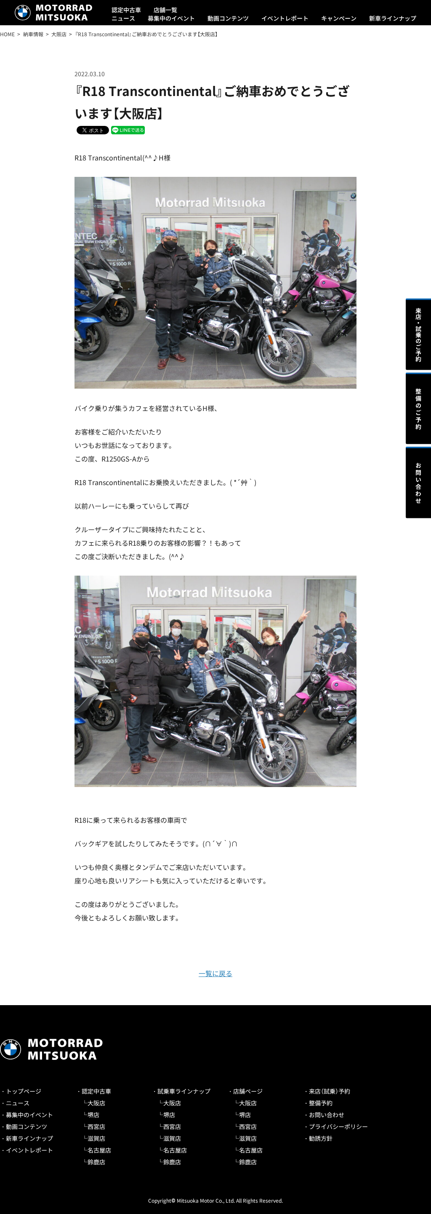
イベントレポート (285, 18)
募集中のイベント (171, 18)
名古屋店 (99, 1150)
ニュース (123, 18)
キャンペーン (339, 18)
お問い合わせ (326, 1114)
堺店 (93, 1114)
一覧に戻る (215, 973)
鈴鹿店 (96, 1162)
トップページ (23, 1091)
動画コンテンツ (228, 18)
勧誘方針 (321, 1138)
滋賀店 (96, 1138)
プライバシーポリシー (338, 1126)
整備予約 (321, 1103)
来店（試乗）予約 (329, 1091)
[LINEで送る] (128, 129)
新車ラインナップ (392, 18)
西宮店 (96, 1126)
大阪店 (96, 1103)
